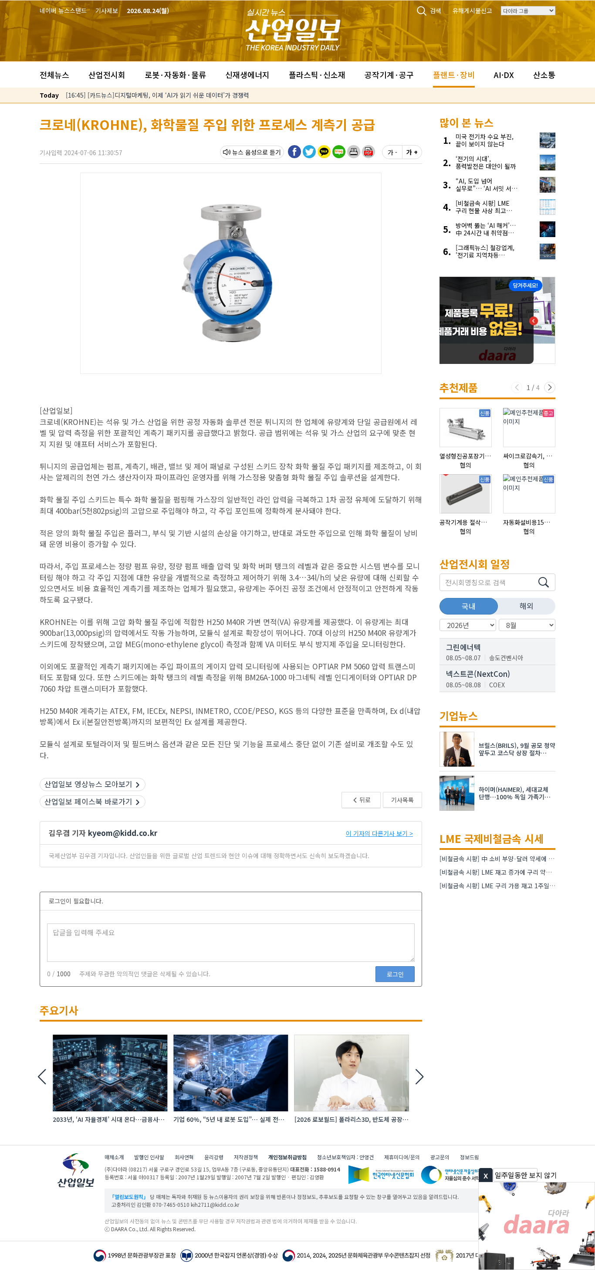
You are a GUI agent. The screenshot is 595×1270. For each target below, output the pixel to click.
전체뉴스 (54, 74)
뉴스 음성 (244, 152)
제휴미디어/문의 (402, 1157)
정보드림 (469, 1157)
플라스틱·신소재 (317, 74)
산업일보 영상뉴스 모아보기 (88, 783)
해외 (527, 605)
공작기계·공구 (389, 74)
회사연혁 (184, 1157)
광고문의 (440, 1157)
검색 (435, 10)
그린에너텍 (463, 647)
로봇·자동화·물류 (175, 74)
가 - (392, 152)
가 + (412, 152)
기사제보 (106, 10)
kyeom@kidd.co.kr (122, 832)
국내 (469, 606)
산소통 (544, 74)
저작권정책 (246, 1157)
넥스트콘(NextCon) (478, 673)
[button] (353, 151)
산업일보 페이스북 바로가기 (88, 801)
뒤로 (364, 799)
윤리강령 (213, 1157)
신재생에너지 (247, 74)
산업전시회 (106, 74)
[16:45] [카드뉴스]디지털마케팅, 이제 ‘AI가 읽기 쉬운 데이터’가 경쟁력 (157, 95)
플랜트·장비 (454, 74)
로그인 (395, 974)
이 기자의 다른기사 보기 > (379, 833)
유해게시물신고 (472, 10)
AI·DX (504, 74)
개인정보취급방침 (287, 1157)
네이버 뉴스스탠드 (63, 10)
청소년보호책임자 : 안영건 (345, 1157)
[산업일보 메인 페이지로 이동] (293, 28)
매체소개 (114, 1157)
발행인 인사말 (149, 1157)
